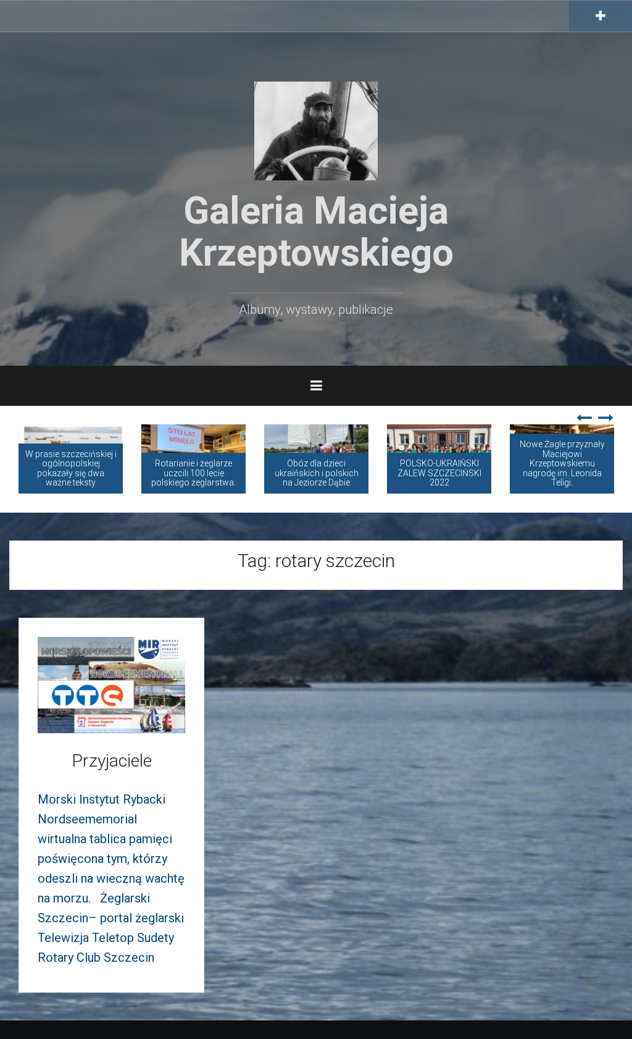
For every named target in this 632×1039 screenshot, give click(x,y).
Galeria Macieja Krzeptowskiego (316, 231)
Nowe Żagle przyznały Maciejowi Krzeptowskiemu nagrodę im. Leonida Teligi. (562, 463)
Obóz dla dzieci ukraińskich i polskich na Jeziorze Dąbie (317, 472)
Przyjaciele (112, 761)
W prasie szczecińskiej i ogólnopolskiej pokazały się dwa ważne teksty (71, 468)
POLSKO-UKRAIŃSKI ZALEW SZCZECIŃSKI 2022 (439, 472)
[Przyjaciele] (111, 683)
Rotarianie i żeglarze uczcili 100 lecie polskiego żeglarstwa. (193, 472)
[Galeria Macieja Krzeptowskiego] (316, 129)
